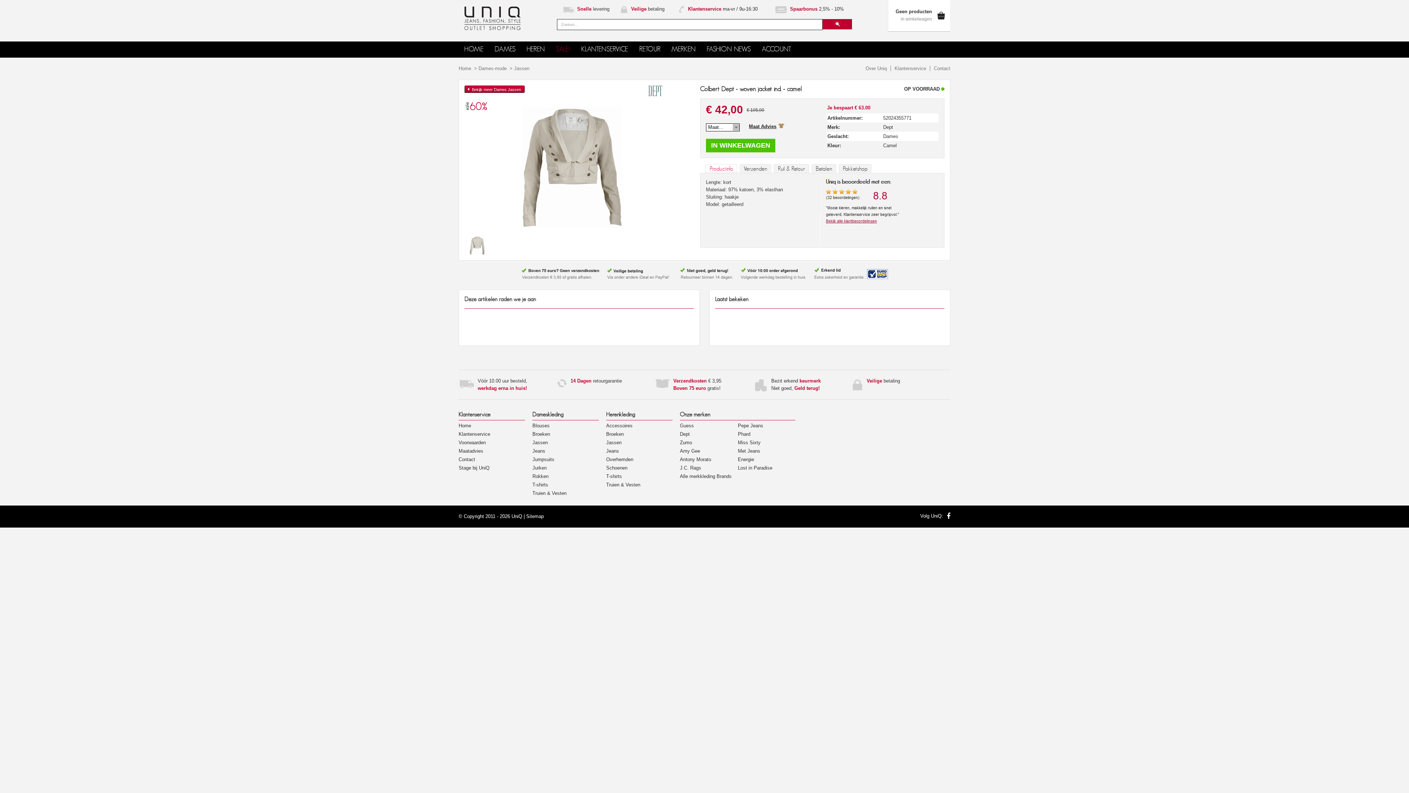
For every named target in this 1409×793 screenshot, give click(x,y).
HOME (474, 49)
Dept (685, 434)
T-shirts (540, 485)
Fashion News (729, 49)
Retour (649, 49)
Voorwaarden (472, 442)
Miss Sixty (749, 442)
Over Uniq (876, 68)
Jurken (539, 468)
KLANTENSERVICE (604, 49)
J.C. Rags (690, 468)
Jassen (521, 68)
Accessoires (619, 425)
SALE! (563, 49)
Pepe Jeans (750, 425)
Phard (744, 434)
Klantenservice (910, 68)
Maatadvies (471, 451)
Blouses (541, 425)
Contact (942, 68)
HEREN (536, 49)
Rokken (540, 476)
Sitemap (535, 516)
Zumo (686, 442)
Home (465, 68)
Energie (746, 459)
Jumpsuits (543, 459)
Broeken (541, 434)
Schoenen (616, 468)
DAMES (505, 49)
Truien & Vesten (549, 493)
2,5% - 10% (817, 9)
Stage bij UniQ (474, 468)
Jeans (538, 451)
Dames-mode (492, 68)
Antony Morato (695, 459)
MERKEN (683, 49)
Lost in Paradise (755, 468)
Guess (687, 425)
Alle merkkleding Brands (706, 476)
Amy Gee (690, 451)
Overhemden (619, 459)
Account (776, 49)
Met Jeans (749, 451)
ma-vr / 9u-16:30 (723, 9)
